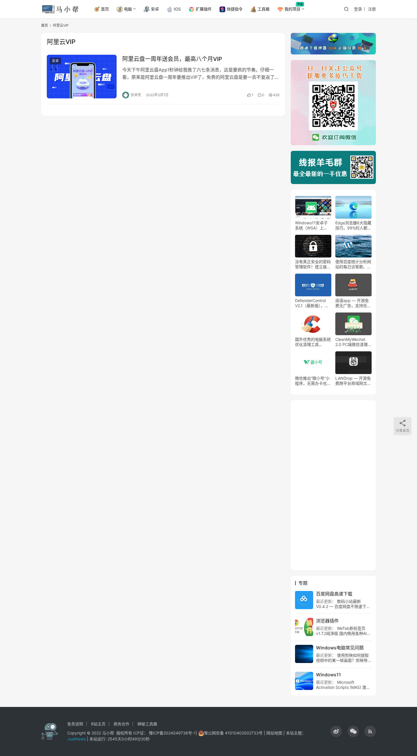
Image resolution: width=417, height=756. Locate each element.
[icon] (336, 731)
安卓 (155, 9)
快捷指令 (235, 9)
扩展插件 (204, 9)
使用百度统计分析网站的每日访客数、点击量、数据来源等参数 (353, 264)
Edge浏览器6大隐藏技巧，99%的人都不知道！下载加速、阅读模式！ (353, 225)
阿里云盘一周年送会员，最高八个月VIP (172, 59)
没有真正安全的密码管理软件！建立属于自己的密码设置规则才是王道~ (313, 264)
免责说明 (75, 723)
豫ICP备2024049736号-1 (172, 732)
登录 (358, 9)
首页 (105, 9)
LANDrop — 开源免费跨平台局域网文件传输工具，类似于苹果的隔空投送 (353, 381)
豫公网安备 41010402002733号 (234, 732)
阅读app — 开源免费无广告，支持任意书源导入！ (353, 303)
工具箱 (263, 9)
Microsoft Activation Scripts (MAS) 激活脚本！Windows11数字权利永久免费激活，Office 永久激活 (343, 690)
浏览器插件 (327, 621)
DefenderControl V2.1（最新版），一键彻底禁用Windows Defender (312, 303)
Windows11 (328, 674)
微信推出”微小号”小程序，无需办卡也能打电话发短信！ (313, 381)
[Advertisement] (333, 485)
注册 (372, 9)
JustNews (77, 738)
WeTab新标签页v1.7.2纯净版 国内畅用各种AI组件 (343, 633)
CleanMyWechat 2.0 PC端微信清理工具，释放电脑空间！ (353, 342)
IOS (177, 9)
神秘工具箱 (147, 723)
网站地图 (274, 732)
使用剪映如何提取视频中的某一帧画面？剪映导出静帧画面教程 (344, 660)
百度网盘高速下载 (334, 594)
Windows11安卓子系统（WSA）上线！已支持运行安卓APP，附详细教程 (313, 225)
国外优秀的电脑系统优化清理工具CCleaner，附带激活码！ (313, 342)
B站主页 (98, 723)
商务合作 (121, 723)
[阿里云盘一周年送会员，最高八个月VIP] (82, 76)
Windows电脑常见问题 (340, 648)
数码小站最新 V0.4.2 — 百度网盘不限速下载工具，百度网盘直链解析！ (343, 606)
